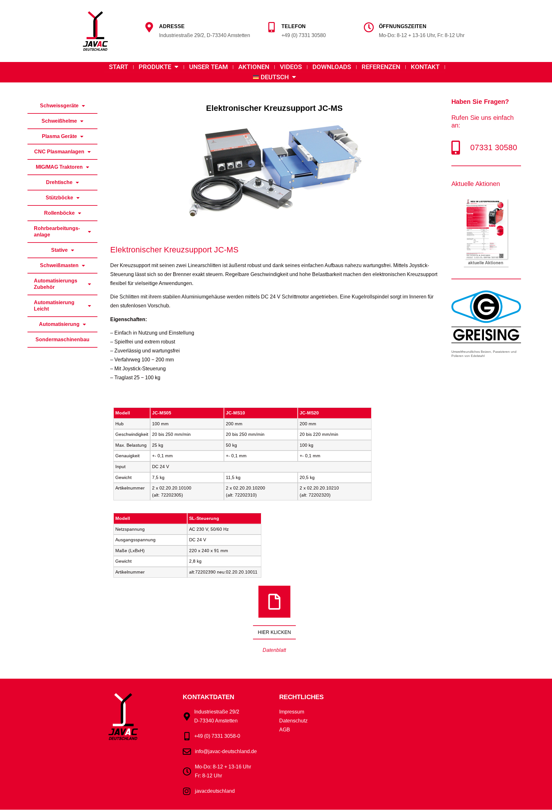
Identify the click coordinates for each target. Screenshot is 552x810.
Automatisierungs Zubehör (55, 284)
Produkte (155, 67)
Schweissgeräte (59, 105)
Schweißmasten (59, 265)
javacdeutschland (215, 791)
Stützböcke (59, 197)
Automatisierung (59, 324)
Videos (291, 67)
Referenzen (381, 67)
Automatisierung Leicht (54, 306)
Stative (59, 250)
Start (118, 67)
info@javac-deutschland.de (226, 751)
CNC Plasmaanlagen (59, 151)
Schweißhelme (59, 121)
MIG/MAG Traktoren (59, 167)
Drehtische (59, 182)
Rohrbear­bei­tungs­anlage (57, 231)
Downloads (331, 67)
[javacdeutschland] (187, 791)
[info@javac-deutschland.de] (187, 751)
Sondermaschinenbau (62, 339)
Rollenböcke (59, 213)
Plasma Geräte (59, 136)
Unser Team (208, 67)
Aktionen (253, 67)
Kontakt (425, 67)
